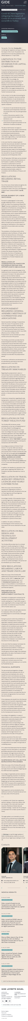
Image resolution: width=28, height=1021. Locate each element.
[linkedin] (2, 1001)
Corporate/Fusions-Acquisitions (9, 31)
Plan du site (3, 1012)
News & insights (10, 5)
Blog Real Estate (20, 996)
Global (3, 995)
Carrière (17, 992)
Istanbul (4, 37)
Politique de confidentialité (7, 1016)
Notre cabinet (6, 998)
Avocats (4, 992)
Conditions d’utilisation (6, 1014)
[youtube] (6, 1001)
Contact (17, 997)
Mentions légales (5, 1011)
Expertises (5, 993)
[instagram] (9, 1001)
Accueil (3, 5)
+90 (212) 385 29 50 (9, 882)
